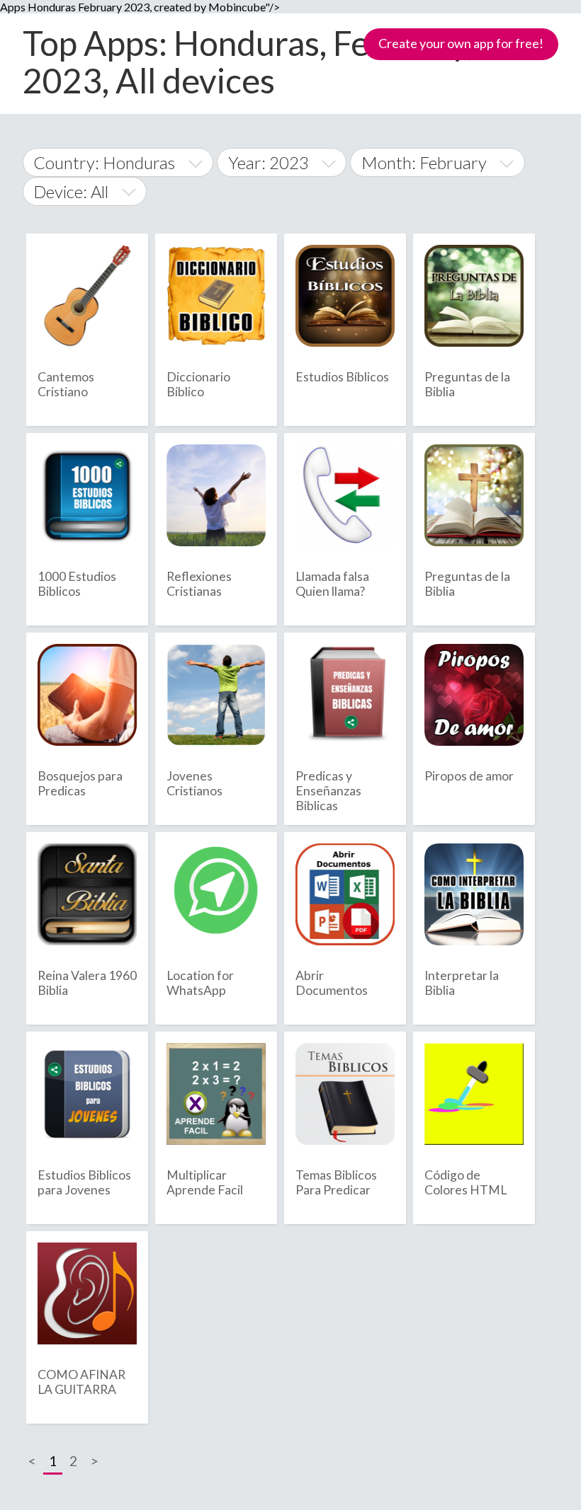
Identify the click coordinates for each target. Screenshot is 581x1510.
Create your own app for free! (460, 43)
